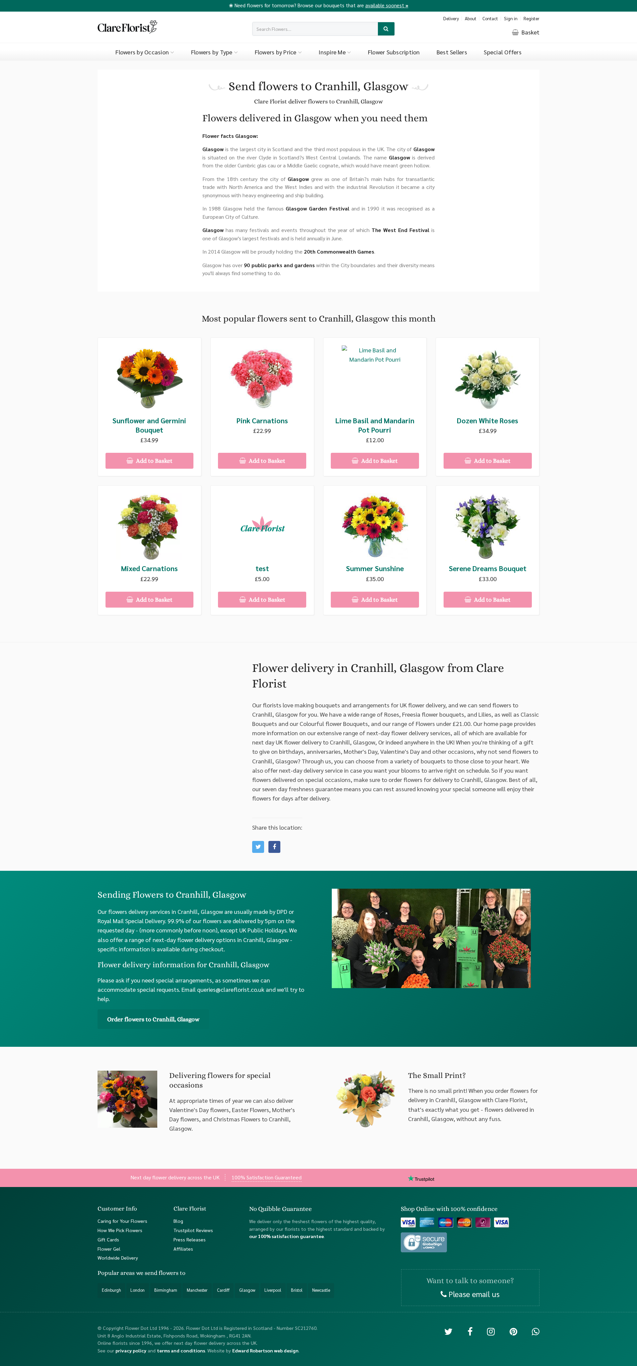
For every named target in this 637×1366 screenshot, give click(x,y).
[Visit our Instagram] (491, 1331)
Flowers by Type (212, 52)
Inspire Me (332, 52)
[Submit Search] (386, 29)
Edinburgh (111, 1290)
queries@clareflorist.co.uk (230, 989)
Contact (490, 18)
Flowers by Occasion (142, 52)
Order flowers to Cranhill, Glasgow (153, 1019)
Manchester (197, 1290)
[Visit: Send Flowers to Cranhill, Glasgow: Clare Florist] (274, 847)
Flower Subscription (394, 52)
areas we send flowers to (152, 1273)
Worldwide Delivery (118, 1258)
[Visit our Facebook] (469, 1331)
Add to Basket (154, 460)
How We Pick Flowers (120, 1230)
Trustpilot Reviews (193, 1230)
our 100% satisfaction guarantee (286, 1236)
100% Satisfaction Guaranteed (267, 1177)
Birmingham (165, 1290)
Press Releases (190, 1239)
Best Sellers (452, 52)
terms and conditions (181, 1350)
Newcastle (321, 1290)
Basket (529, 32)
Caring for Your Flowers (122, 1221)
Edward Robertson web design (265, 1350)
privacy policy (130, 1350)
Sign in (511, 18)
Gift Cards (108, 1239)
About (470, 18)
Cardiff (223, 1290)
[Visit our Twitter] (448, 1331)
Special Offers (503, 52)
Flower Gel (109, 1249)
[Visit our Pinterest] (513, 1331)
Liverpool (272, 1290)
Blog (178, 1221)
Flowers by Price (276, 52)
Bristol (297, 1290)
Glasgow (247, 1290)
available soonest (386, 5)
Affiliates (183, 1249)
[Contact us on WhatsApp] (535, 1331)
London (137, 1290)
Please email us (473, 1294)
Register (531, 18)
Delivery (451, 18)
